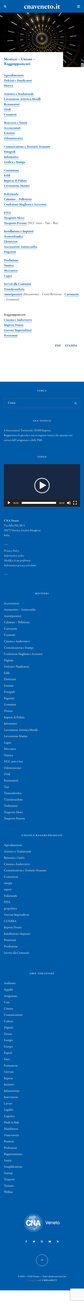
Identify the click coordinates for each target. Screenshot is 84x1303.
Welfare (8, 1192)
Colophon (32, 1280)
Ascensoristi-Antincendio (20, 247)
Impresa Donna (13, 325)
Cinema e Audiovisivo (18, 320)
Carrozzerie (71, 294)
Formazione (11, 1066)
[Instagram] (42, 1241)
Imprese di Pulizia (15, 181)
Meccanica (11, 271)
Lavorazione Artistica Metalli (22, 99)
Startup (8, 1173)
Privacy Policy (11, 551)
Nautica (9, 265)
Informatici (11, 157)
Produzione (11, 260)
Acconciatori (12, 128)
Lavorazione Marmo (16, 186)
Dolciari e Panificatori (18, 81)
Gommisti (10, 705)
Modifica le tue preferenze (17, 561)
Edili (7, 175)
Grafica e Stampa (14, 162)
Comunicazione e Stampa (19, 648)
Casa (6, 1002)
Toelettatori (11, 806)
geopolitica (10, 909)
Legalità (8, 1110)
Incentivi (9, 1084)
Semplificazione (13, 1167)
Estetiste (9, 133)
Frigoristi (10, 252)
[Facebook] (26, 1241)
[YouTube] (50, 1241)
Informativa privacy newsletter (20, 565)
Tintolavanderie (14, 289)
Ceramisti (10, 115)
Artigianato (10, 996)
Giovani (8, 1072)
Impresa (8, 1078)
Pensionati (11, 335)
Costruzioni (11, 170)
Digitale (8, 660)
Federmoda (11, 194)
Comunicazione (13, 1015)
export (8, 889)
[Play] (9, 503)
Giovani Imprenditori (18, 330)
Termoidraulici (13, 237)
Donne (8, 1034)
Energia (8, 1040)
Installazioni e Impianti (17, 934)
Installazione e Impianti (19, 231)
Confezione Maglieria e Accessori (25, 204)
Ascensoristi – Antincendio (20, 610)
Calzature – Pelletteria (18, 199)
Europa (8, 1047)
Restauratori (12, 104)
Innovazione (11, 1097)
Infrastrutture (12, 1091)
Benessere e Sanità (15, 123)
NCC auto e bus (13, 762)
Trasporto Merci (14, 218)
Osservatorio (11, 1135)
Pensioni (9, 1141)
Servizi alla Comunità (17, 284)
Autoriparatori (13, 294)
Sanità (7, 1161)
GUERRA (10, 921)
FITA (7, 213)
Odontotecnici (13, 138)
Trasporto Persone (15, 223)
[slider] (39, 503)
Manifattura (11, 1129)
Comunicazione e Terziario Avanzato (27, 147)
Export (8, 1053)
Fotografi (9, 152)
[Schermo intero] (75, 503)
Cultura (8, 1021)
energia (8, 883)
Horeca (8, 86)
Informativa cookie (14, 556)
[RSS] (58, 1241)
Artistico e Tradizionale (19, 94)
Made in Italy (11, 1122)
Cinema (8, 1009)
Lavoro (8, 1104)
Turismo (9, 1186)
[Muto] (69, 503)
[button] (42, 485)
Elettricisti (11, 242)
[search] (75, 403)
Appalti (8, 990)
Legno (8, 276)
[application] (42, 485)
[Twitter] (34, 1241)
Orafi (7, 109)
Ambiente (10, 983)
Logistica (9, 1116)
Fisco (7, 1059)
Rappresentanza (13, 1154)
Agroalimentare (13, 845)
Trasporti (9, 1179)
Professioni (10, 1148)
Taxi (6, 787)
